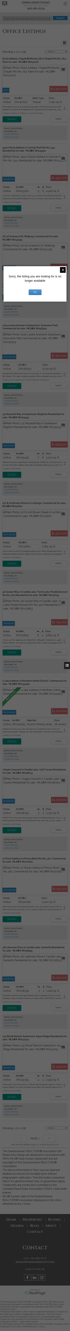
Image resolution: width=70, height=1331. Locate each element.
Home (11, 1219)
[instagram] (42, 1278)
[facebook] (27, 1278)
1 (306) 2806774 (11, 134)
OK (35, 292)
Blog (34, 1225)
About (51, 1225)
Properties (32, 1219)
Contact (35, 1232)
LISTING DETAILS (12, 119)
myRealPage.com (35, 1293)
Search (60, 18)
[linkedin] (35, 1278)
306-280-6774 (36, 8)
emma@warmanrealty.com (35, 1262)
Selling (17, 1225)
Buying (54, 1219)
